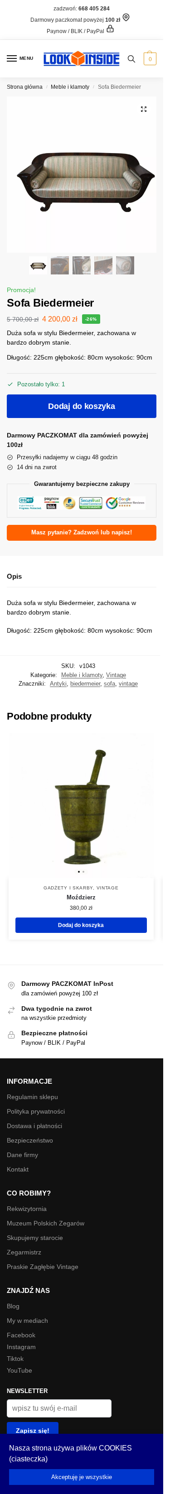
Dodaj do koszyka (81, 406)
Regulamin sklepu (32, 1096)
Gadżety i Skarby (68, 887)
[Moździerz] (81, 805)
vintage (128, 683)
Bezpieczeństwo (30, 1140)
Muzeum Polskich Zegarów (45, 1223)
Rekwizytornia (27, 1208)
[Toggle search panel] (131, 58)
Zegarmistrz (24, 1252)
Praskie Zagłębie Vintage (42, 1266)
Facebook (21, 1335)
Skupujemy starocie (35, 1237)
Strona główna (25, 87)
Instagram (21, 1346)
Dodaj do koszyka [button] (81, 925)
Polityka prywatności (36, 1111)
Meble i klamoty (70, 87)
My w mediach (27, 1320)
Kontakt (18, 1169)
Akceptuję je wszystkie (81, 1477)
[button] (148, 59)
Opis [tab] (14, 576)
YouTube (19, 1370)
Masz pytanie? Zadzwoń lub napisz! (81, 532)
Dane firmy (22, 1154)
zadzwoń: (81, 8)
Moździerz (81, 897)
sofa (109, 683)
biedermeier (85, 683)
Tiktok (15, 1358)
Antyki (58, 683)
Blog (13, 1306)
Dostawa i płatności (34, 1125)
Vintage (116, 675)
